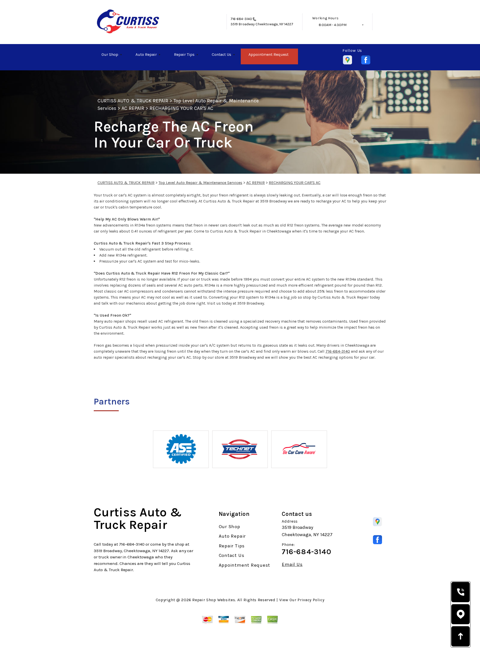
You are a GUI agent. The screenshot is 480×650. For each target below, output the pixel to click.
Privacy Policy (311, 599)
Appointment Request (268, 54)
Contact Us (221, 54)
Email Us (292, 564)
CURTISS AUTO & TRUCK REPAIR (133, 101)
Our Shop (110, 54)
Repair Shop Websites (213, 599)
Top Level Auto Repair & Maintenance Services (200, 182)
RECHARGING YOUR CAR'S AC (181, 108)
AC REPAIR (133, 108)
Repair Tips (184, 54)
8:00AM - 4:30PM (332, 25)
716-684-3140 (241, 19)
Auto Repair (146, 54)
